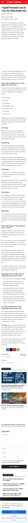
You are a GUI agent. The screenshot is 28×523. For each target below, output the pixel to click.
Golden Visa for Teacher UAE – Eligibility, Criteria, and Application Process (14, 484)
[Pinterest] (14, 349)
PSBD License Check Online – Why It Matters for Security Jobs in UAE (12, 494)
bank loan (14, 199)
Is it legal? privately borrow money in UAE (13, 424)
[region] (14, 512)
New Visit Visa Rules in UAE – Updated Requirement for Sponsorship (13, 489)
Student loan (6, 114)
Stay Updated (4, 354)
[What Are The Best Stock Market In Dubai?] (14, 398)
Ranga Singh (9, 13)
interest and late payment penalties (10, 201)
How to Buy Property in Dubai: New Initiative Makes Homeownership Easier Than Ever (13, 386)
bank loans (8, 27)
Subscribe (23, 354)
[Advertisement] (14, 56)
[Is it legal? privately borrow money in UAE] (14, 417)
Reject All (14, 520)
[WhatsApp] (18, 349)
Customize (14, 516)
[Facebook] (7, 349)
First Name (4, 360)
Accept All (14, 512)
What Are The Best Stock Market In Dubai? (12, 405)
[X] (11, 349)
